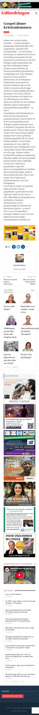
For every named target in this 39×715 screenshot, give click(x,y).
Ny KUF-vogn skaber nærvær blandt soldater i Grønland (20, 602)
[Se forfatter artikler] (19, 258)
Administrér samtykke (12, 696)
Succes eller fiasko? (13, 594)
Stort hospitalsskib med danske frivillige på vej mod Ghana (18, 611)
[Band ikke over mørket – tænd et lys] (28, 298)
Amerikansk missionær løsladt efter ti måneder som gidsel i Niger (20, 647)
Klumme (6, 32)
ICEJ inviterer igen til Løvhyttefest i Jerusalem (20, 666)
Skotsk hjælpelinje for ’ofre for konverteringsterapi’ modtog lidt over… (19, 656)
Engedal (24, 711)
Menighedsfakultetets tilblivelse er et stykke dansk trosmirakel (19, 638)
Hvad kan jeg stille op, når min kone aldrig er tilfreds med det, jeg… (20, 675)
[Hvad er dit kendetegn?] (28, 346)
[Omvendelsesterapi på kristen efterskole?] (28, 320)
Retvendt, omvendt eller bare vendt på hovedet (19, 629)
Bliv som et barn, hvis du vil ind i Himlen (29, 282)
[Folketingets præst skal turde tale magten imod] (11, 320)
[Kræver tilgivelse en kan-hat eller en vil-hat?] (11, 346)
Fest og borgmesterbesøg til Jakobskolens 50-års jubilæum (17, 620)
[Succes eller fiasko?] (11, 298)
